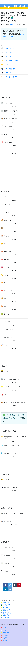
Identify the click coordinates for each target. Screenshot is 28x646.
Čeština (4, 638)
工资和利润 (9, 65)
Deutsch (4, 640)
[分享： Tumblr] (15, 585)
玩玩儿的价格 (10, 48)
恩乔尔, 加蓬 (6, 610)
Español (4, 634)
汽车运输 (8, 57)
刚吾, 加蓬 (5, 605)
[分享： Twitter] (10, 585)
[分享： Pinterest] (19, 585)
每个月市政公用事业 (12, 61)
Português (5, 635)
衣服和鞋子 (9, 73)
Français (4, 642)
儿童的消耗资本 (10, 69)
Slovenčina (5, 637)
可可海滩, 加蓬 (6, 609)
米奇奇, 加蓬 (6, 617)
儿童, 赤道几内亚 (7, 614)
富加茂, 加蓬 (6, 615)
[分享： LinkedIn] (5, 589)
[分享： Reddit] (10, 589)
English (4, 627)
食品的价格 (9, 52)
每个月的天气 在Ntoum (12, 77)
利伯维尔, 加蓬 (6, 604)
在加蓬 (11, 24)
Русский (4, 629)
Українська (5, 632)
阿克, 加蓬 (5, 607)
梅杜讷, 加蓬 (6, 612)
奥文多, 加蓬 (6, 602)
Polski (4, 630)
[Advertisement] (14, 89)
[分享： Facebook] (5, 585)
